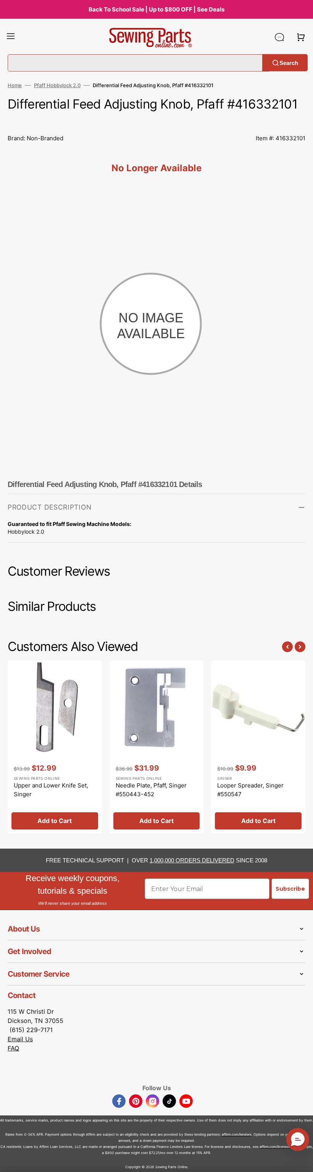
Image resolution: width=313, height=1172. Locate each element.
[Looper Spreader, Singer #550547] (258, 747)
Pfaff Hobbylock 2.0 (57, 85)
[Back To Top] (301, 1160)
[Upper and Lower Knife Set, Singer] (55, 747)
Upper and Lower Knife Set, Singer (51, 790)
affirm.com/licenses (275, 1146)
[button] (10, 37)
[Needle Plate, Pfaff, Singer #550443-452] (157, 747)
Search (288, 62)
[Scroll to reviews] (156, 121)
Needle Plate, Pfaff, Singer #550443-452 (151, 790)
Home (15, 85)
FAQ (13, 1048)
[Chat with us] (279, 37)
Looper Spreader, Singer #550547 (250, 790)
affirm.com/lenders (237, 1134)
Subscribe (290, 888)
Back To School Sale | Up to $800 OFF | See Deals (156, 9)
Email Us (20, 1039)
